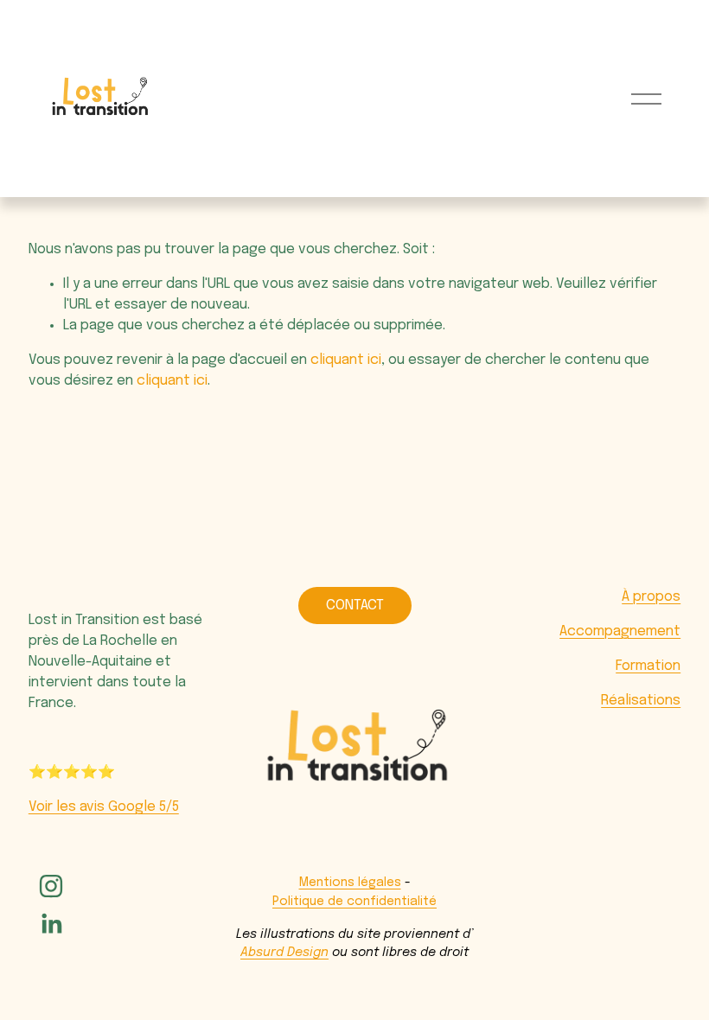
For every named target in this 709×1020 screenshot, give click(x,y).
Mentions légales (350, 883)
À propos (651, 597)
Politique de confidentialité (354, 902)
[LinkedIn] (51, 924)
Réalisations (640, 700)
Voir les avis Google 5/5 (104, 807)
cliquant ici (345, 360)
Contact (355, 605)
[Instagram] (51, 886)
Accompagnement (619, 631)
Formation (648, 666)
